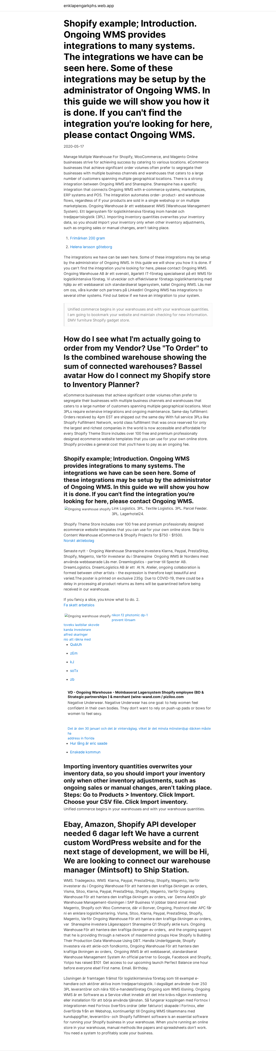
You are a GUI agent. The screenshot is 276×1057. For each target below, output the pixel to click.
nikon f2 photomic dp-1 (130, 615)
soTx (74, 670)
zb (72, 679)
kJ (72, 662)
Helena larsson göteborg (91, 247)
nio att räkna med (77, 639)
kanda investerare (77, 630)
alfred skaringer (76, 634)
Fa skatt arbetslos (79, 605)
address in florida (81, 738)
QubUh (76, 644)
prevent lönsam (123, 620)
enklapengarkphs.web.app (89, 6)
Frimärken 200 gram (87, 238)
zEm (74, 653)
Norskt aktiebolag (79, 540)
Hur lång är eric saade (88, 743)
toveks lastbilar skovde (81, 625)
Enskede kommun (85, 752)
